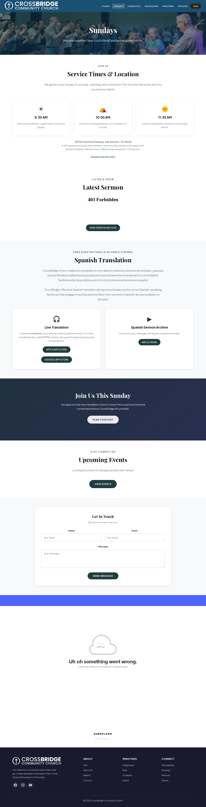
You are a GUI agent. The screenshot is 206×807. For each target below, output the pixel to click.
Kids (125, 770)
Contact (87, 780)
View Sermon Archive (103, 227)
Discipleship (151, 6)
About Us (88, 770)
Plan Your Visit (103, 419)
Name (71, 530)
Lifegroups (134, 6)
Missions (183, 6)
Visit (85, 765)
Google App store (56, 359)
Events (165, 780)
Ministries (168, 6)
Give (195, 6)
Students (127, 775)
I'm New (106, 6)
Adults (126, 780)
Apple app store (56, 349)
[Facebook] (15, 785)
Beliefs (87, 775)
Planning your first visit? (103, 156)
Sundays (119, 6)
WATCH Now (149, 342)
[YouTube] (30, 785)
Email (135, 530)
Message (103, 546)
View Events (103, 484)
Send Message (103, 576)
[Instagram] (23, 785)
